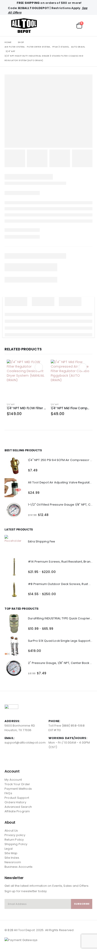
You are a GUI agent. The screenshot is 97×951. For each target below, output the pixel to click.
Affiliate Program (17, 811)
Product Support (17, 798)
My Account (13, 779)
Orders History (15, 802)
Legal (9, 848)
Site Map (11, 853)
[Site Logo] (24, 25)
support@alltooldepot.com (25, 742)
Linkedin (25, 759)
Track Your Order (17, 784)
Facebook (8, 759)
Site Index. (12, 858)
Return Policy (14, 839)
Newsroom (13, 862)
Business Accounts (18, 867)
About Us (11, 830)
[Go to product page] (26, 379)
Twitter (16, 759)
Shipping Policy (16, 844)
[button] (8, 25)
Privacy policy (15, 835)
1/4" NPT (11, 404)
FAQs (8, 793)
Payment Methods (18, 789)
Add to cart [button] (39, 367)
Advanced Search (18, 807)
